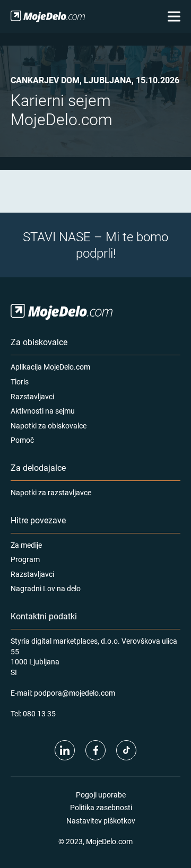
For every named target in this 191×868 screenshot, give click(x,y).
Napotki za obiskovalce (48, 425)
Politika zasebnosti (101, 807)
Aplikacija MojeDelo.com (50, 367)
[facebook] (95, 750)
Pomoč (22, 440)
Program (25, 559)
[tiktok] (126, 750)
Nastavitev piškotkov (100, 821)
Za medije (26, 545)
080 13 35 (39, 713)
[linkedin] (65, 750)
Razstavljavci (32, 396)
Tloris (20, 381)
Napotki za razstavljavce (51, 492)
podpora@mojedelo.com (74, 693)
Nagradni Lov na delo (46, 588)
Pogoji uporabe (101, 795)
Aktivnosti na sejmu (43, 411)
